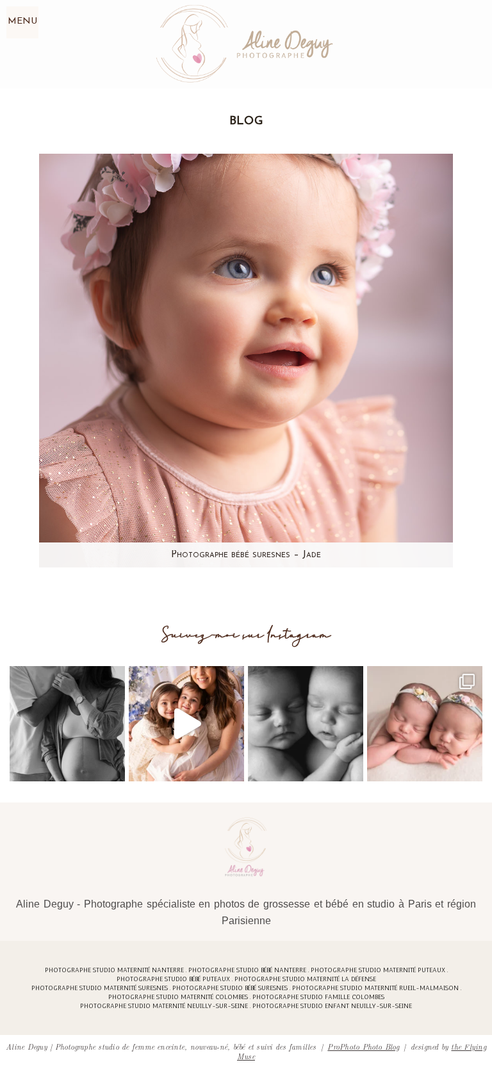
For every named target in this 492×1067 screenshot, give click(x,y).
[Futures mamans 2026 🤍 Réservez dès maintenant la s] (305, 723)
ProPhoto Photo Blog (363, 1046)
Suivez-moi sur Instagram (246, 635)
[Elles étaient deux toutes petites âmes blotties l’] (424, 723)
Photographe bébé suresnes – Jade (246, 555)
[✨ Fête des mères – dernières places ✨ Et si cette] (186, 723)
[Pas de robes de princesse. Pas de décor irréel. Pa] (67, 723)
